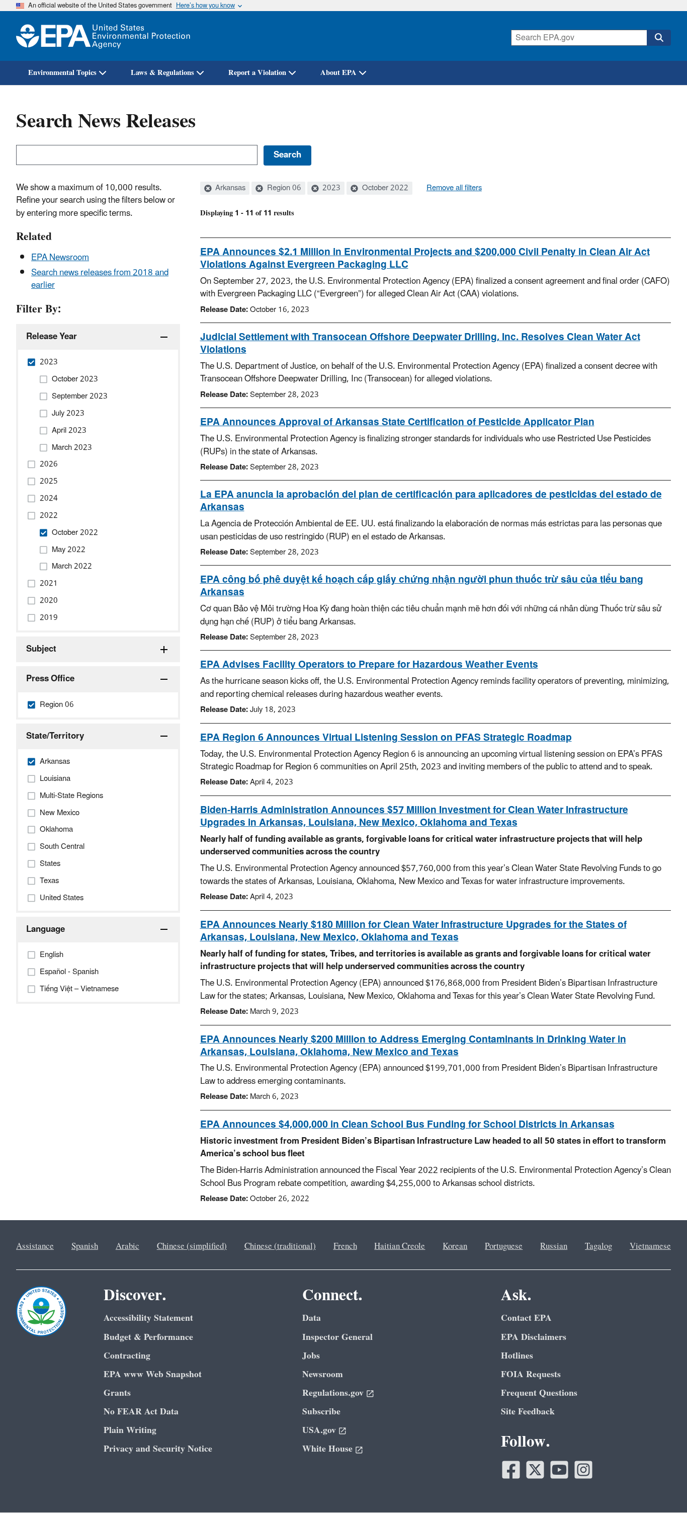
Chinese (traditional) (280, 1246)
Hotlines (517, 1355)
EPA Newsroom (60, 258)
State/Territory (55, 736)
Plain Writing (130, 1430)
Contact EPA (526, 1318)
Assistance (35, 1246)
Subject (41, 649)
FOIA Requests (531, 1374)
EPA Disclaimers (533, 1337)
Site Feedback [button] (528, 1411)
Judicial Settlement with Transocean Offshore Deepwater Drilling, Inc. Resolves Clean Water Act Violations (420, 343)
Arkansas (229, 188)
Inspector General (337, 1337)
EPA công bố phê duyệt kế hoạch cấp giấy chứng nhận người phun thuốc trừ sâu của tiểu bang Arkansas (421, 586)
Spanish (84, 1246)
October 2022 (384, 188)
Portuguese (504, 1246)
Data (311, 1318)
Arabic (127, 1246)
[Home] (103, 36)
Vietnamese (650, 1246)
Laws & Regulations (162, 73)
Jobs (311, 1355)
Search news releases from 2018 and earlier (99, 279)
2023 (330, 188)
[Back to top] (659, 1485)
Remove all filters (454, 188)
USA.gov (319, 1430)
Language (45, 929)
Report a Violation (257, 73)
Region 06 (283, 188)
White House (327, 1449)
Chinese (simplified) (192, 1246)
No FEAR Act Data (141, 1411)
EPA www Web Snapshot (153, 1374)
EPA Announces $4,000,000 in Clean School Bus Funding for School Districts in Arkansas (407, 1124)
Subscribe (321, 1411)
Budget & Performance (148, 1337)
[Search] (659, 38)
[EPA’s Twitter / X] (535, 1470)
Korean (455, 1246)
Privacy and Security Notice (158, 1449)
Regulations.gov (333, 1393)
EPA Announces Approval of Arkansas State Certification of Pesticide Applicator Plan (397, 422)
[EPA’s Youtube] (559, 1470)
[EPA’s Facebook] (511, 1470)
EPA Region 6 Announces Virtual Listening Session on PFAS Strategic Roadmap (386, 738)
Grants (117, 1393)
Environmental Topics (62, 73)
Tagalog (598, 1246)
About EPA (338, 73)
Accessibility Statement (148, 1318)
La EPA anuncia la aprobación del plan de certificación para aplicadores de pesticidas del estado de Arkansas (431, 501)
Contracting (127, 1355)
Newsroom (322, 1374)
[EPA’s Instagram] (583, 1470)
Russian (553, 1246)
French (345, 1246)
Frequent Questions (539, 1393)
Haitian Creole (399, 1246)
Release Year (51, 337)
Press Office (50, 679)
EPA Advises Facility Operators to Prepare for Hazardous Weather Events (369, 665)
